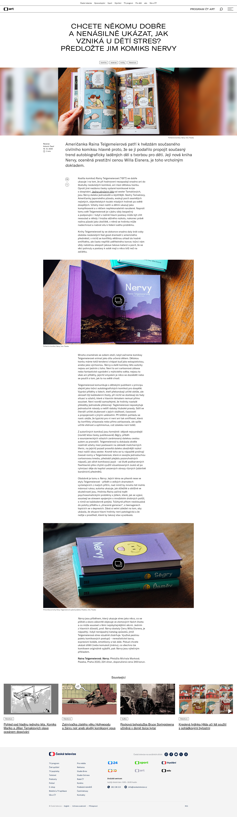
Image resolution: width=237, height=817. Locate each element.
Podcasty (53, 779)
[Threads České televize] (186, 755)
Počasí (52, 783)
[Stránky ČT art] (139, 771)
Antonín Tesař (48, 146)
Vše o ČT (153, 3)
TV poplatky (54, 771)
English (66, 806)
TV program (128, 3)
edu (145, 3)
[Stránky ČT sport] (141, 763)
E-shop (52, 787)
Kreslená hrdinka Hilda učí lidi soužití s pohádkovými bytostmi (203, 726)
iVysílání (118, 3)
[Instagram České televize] (166, 755)
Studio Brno (82, 771)
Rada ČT (80, 779)
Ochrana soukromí (79, 806)
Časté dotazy (82, 791)
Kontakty (81, 795)
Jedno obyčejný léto (103, 191)
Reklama (81, 767)
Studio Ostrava (83, 775)
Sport (110, 3)
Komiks (104, 62)
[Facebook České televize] (171, 755)
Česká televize (86, 3)
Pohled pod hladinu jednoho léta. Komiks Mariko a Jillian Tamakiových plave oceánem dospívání (30, 728)
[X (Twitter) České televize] (181, 755)
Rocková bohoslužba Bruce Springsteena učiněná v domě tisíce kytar (147, 726)
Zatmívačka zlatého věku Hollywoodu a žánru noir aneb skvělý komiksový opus (89, 726)
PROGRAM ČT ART (202, 9)
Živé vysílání (54, 767)
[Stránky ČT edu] (174, 770)
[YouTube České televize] (176, 755)
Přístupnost (93, 806)
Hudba (124, 719)
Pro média (81, 763)
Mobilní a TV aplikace (58, 791)
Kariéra (80, 783)
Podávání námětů (84, 787)
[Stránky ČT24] (113, 763)
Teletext (52, 775)
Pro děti (139, 3)
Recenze (114, 62)
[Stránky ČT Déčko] (112, 771)
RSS (186, 806)
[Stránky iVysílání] (174, 762)
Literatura (132, 62)
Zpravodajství (99, 3)
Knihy (122, 62)
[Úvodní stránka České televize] (62, 755)
